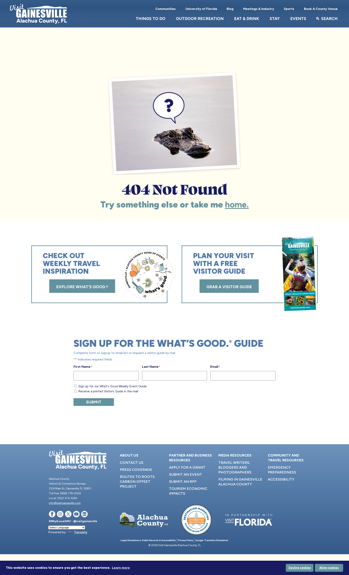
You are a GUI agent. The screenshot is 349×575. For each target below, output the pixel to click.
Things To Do (150, 18)
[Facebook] (52, 515)
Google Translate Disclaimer (211, 540)
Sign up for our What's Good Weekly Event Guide (112, 386)
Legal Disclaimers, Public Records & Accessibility (148, 540)
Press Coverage (136, 469)
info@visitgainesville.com (65, 503)
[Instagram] (60, 515)
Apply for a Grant (187, 467)
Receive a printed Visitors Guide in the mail (108, 391)
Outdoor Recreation (200, 18)
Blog (230, 9)
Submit (93, 402)
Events (298, 18)
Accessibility (281, 479)
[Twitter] (68, 515)
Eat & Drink (246, 18)
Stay (275, 18)
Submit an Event (185, 474)
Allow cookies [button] (329, 568)
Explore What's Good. (82, 286)
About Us (129, 455)
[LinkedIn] (84, 515)
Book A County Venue (321, 9)
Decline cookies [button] (300, 568)
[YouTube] (76, 515)
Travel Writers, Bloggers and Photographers (234, 467)
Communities (165, 9)
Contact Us (131, 462)
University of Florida (201, 9)
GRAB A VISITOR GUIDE (229, 286)
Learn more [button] (121, 568)
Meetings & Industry (258, 9)
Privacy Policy (185, 540)
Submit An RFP (182, 481)
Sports (289, 9)
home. (237, 204)
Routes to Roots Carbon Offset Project (137, 481)
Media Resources (234, 455)
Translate (80, 532)
